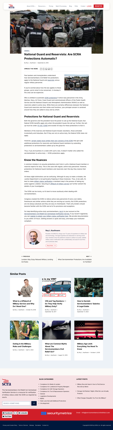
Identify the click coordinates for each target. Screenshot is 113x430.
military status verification (43, 181)
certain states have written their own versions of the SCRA (52, 141)
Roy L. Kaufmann (31, 63)
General (27, 51)
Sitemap (31, 425)
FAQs (76, 6)
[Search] (34, 403)
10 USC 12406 (42, 125)
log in (61, 211)
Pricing (51, 6)
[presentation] (24, 287)
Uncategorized (44, 403)
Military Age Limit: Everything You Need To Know (87, 346)
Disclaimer (38, 425)
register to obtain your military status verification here (49, 216)
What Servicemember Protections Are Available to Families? (75, 259)
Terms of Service (23, 425)
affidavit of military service (59, 184)
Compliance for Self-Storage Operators (52, 389)
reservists (50, 80)
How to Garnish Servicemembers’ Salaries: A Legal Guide (88, 303)
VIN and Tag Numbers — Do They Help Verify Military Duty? (55, 303)
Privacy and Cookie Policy (10, 425)
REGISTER (98, 6)
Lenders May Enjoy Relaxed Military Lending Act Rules (37, 259)
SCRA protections (51, 98)
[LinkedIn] (46, 69)
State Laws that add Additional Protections (53, 401)
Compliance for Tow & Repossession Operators (54, 391)
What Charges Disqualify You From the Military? (91, 398)
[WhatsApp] (51, 69)
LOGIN (89, 6)
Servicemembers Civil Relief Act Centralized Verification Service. (47, 214)
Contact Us (45, 425)
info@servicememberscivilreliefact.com (96, 413)
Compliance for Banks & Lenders (50, 384)
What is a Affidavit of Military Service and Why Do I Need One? (23, 303)
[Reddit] (49, 69)
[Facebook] (41, 69)
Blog (70, 6)
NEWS (42, 398)
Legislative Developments (48, 396)
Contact (83, 6)
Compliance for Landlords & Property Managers (54, 386)
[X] (43, 69)
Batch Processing (61, 6)
